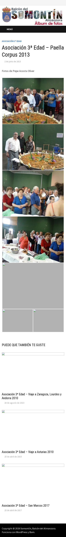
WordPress (21, 532)
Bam (31, 532)
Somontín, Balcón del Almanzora (38, 528)
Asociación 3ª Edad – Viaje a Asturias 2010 (28, 452)
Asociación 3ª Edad (12, 41)
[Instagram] (62, 2)
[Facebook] (55, 2)
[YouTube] (59, 2)
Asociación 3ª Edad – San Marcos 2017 (25, 505)
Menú (10, 29)
